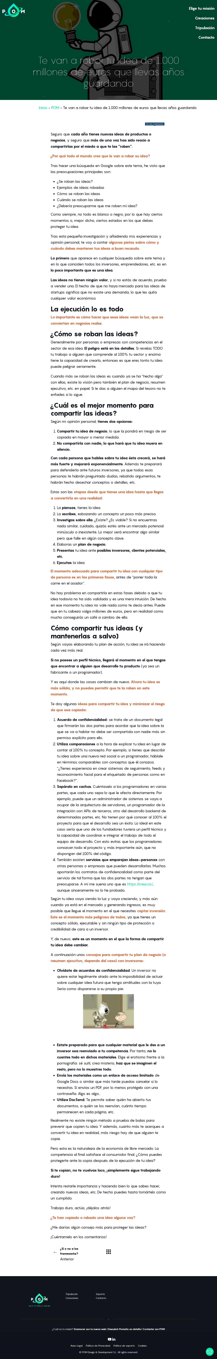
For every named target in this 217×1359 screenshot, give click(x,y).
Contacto (101, 1298)
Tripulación (72, 1294)
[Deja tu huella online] (13, 22)
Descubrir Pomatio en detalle (124, 1329)
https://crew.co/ (140, 884)
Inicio (43, 107)
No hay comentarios (154, 124)
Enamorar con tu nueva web (90, 1329)
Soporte (100, 1294)
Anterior (69, 1254)
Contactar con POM (154, 1329)
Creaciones (72, 1298)
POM (55, 107)
